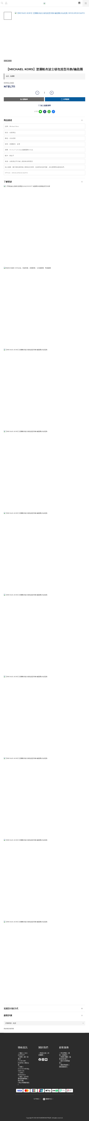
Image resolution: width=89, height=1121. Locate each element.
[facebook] (44, 111)
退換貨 (64, 1055)
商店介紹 (43, 1053)
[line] (40, 111)
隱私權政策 (63, 1067)
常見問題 (64, 1053)
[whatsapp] (49, 111)
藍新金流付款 (65, 1058)
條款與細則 (64, 1065)
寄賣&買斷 (64, 1057)
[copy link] (53, 111)
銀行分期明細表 (64, 1062)
